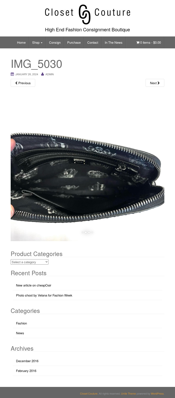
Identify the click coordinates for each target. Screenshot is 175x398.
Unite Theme (128, 393)
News (20, 333)
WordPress (157, 393)
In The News (113, 42)
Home (21, 42)
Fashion (21, 323)
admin (49, 74)
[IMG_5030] (87, 164)
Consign (55, 42)
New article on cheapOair (33, 285)
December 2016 (27, 361)
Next (154, 83)
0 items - (150, 42)
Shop (36, 42)
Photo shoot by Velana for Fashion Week (44, 295)
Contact (92, 42)
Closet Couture (89, 393)
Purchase (74, 42)
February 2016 (26, 370)
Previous (24, 83)
